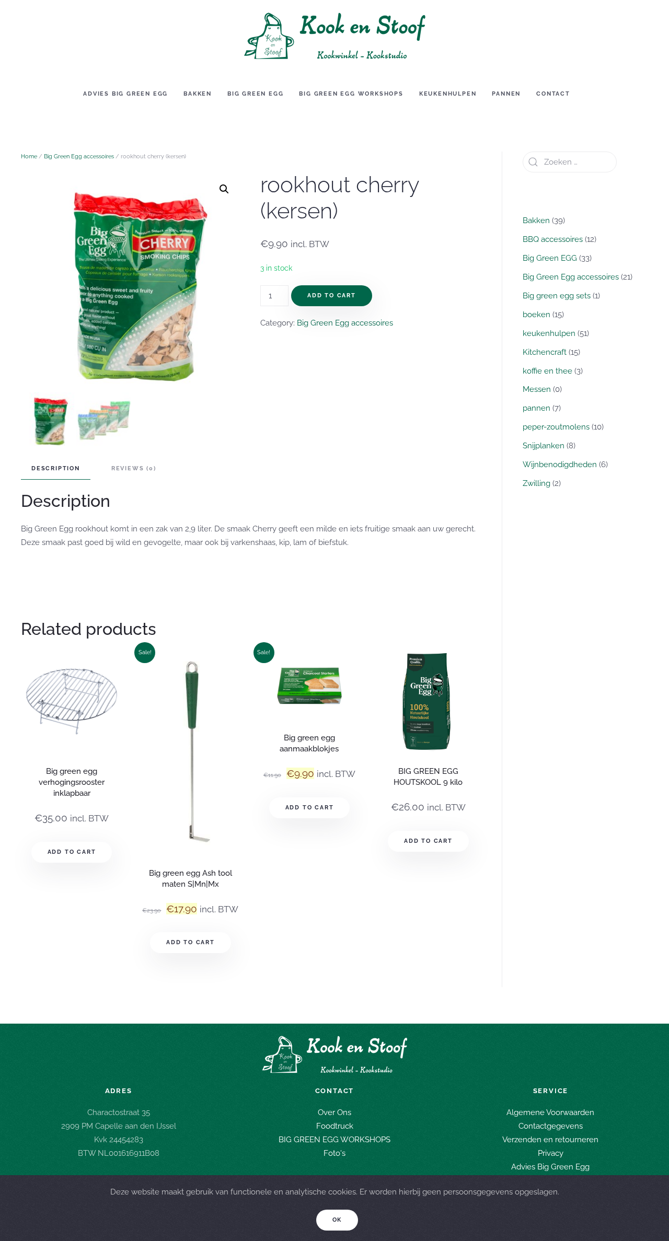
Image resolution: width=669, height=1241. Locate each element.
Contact (553, 93)
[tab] (50, 469)
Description (55, 468)
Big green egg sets (557, 295)
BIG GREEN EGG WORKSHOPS (334, 1139)
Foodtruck (334, 1126)
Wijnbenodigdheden (560, 464)
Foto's (334, 1153)
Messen (537, 389)
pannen (536, 408)
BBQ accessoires (553, 239)
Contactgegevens (550, 1126)
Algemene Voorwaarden (550, 1112)
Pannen (506, 93)
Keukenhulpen (448, 93)
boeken (536, 314)
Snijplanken (543, 445)
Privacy (550, 1153)
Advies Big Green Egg (125, 93)
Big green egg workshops (351, 93)
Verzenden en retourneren (550, 1139)
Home (29, 156)
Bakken (197, 93)
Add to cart (331, 295)
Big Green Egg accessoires (79, 156)
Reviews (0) (133, 468)
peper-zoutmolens (556, 427)
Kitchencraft (545, 352)
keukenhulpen (549, 333)
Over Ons (334, 1112)
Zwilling (536, 483)
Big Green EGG (255, 93)
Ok (337, 1219)
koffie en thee (547, 371)
